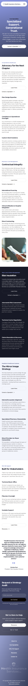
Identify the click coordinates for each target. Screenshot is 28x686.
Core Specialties (14, 645)
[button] (24, 4)
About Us (14, 641)
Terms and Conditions (14, 684)
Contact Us (14, 657)
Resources (14, 653)
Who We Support (14, 649)
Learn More (14, 88)
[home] (11, 4)
